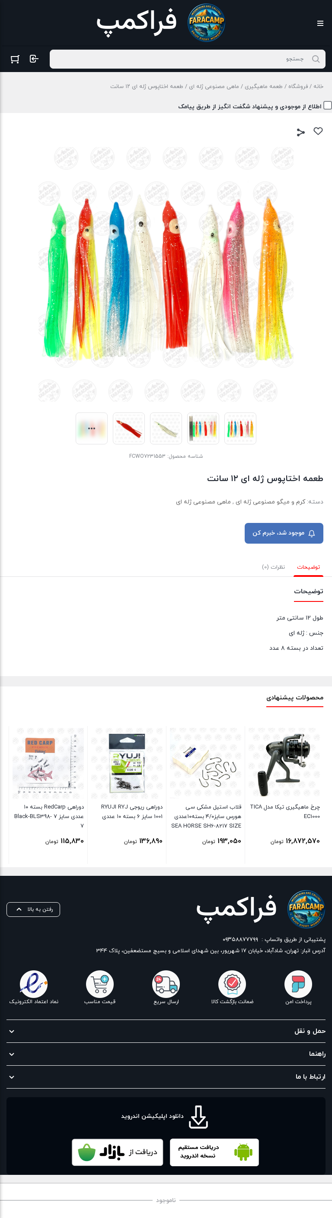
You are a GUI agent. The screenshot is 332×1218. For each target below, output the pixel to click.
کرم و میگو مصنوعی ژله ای (270, 502)
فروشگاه (298, 87)
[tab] (308, 567)
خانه (318, 87)
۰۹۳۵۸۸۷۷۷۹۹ (240, 940)
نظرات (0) (273, 567)
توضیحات (308, 567)
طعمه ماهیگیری (264, 87)
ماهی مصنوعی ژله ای (214, 87)
